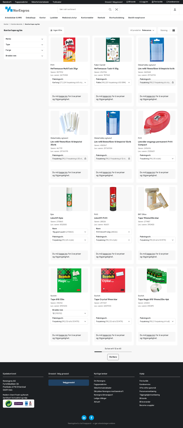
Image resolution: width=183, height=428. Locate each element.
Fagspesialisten (21, 2)
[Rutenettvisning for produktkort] (170, 30)
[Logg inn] (175, 9)
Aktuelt (97, 402)
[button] (13, 18)
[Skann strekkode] (116, 9)
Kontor (6, 24)
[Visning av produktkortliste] (173, 30)
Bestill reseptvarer (136, 18)
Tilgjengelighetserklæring (150, 395)
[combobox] (89, 9)
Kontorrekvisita (16, 24)
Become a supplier (147, 405)
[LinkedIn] (84, 417)
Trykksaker (57, 2)
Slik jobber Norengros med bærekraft (108, 391)
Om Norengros (99, 381)
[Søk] (110, 9)
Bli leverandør (145, 402)
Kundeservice (145, 384)
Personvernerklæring (148, 391)
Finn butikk (144, 381)
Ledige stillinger (100, 398)
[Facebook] (91, 417)
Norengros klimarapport (103, 395)
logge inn (63, 96)
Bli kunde (143, 398)
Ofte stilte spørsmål (148, 388)
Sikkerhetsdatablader (40, 2)
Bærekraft (7, 2)
